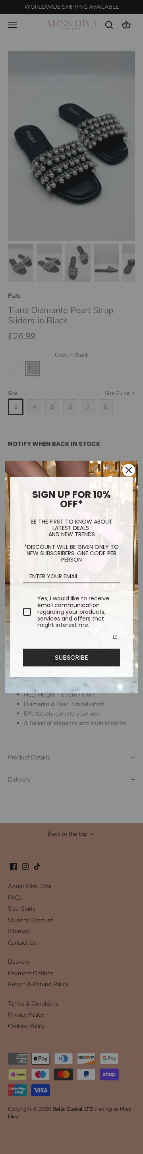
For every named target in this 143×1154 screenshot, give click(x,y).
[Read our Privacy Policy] (115, 637)
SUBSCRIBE (71, 657)
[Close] (128, 470)
